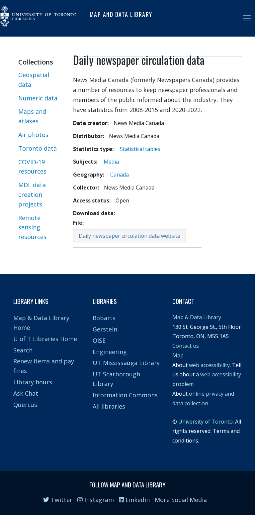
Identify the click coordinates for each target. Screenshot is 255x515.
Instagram (98, 500)
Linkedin (137, 500)
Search (23, 350)
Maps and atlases (32, 116)
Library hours (32, 382)
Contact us (185, 345)
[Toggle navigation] (247, 18)
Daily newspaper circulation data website (129, 235)
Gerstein (105, 329)
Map (178, 355)
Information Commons (125, 395)
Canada (119, 174)
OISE (99, 340)
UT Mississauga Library (126, 363)
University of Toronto (205, 421)
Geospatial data (33, 79)
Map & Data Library (196, 317)
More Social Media (181, 500)
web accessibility (209, 365)
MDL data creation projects (32, 194)
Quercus (25, 405)
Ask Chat (25, 393)
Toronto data (37, 148)
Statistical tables (140, 149)
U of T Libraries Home (45, 339)
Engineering (110, 352)
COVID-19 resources (32, 167)
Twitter (60, 500)
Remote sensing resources (32, 227)
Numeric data (37, 98)
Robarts (104, 318)
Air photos (33, 135)
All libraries (109, 406)
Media (111, 161)
